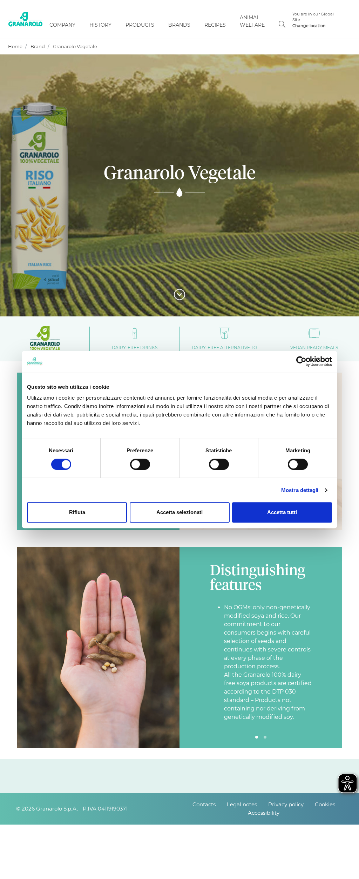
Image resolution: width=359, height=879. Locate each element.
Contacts (204, 804)
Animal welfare (252, 21)
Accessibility (263, 812)
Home (15, 46)
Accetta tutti (282, 512)
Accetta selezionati (179, 512)
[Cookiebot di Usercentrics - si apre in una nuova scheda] (301, 361)
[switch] (140, 464)
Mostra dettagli (300, 490)
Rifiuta (77, 512)
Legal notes (242, 804)
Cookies (325, 804)
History (100, 25)
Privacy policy (286, 804)
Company (62, 25)
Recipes (215, 25)
